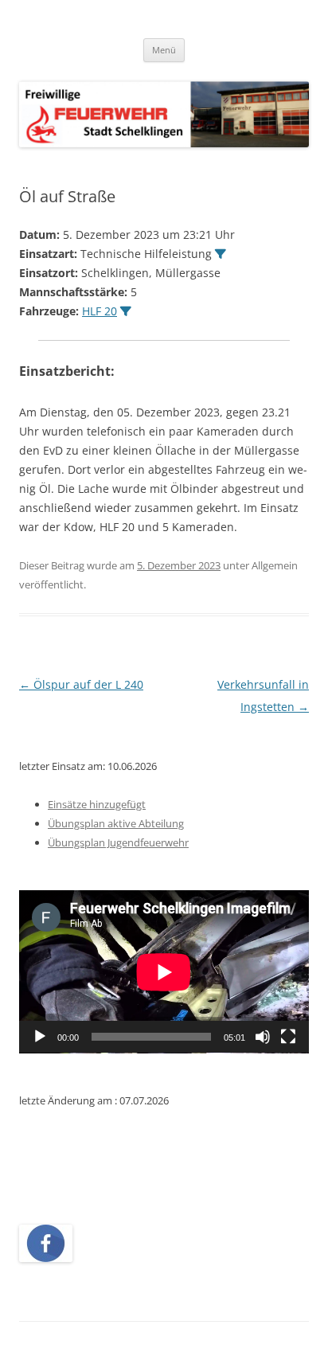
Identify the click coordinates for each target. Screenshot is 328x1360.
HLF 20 (99, 311)
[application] (164, 971)
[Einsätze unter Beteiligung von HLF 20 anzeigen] (125, 311)
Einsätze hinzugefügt (97, 804)
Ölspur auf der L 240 (81, 684)
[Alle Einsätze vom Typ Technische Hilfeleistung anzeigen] (220, 254)
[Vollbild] (288, 1037)
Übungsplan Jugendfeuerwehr (118, 842)
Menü (164, 50)
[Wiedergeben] (40, 1037)
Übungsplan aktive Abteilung (116, 823)
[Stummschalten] (263, 1037)
